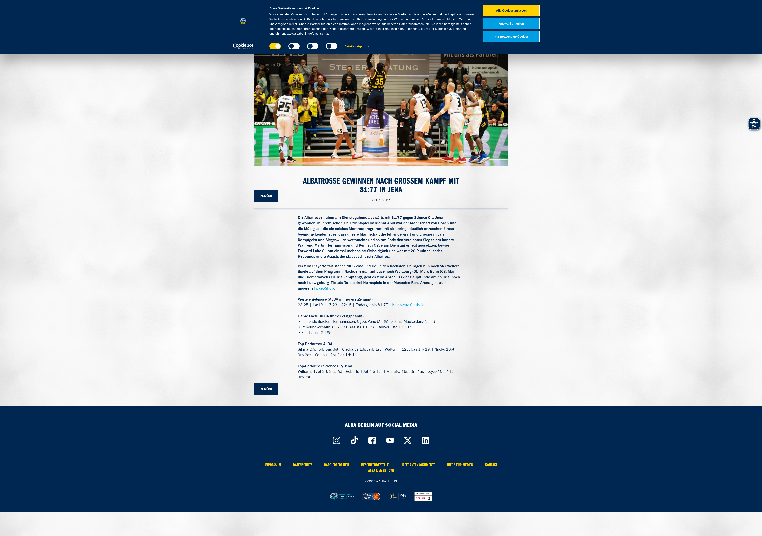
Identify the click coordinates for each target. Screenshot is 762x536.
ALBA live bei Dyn (381, 470)
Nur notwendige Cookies (511, 36)
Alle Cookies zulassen (511, 10)
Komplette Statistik (408, 304)
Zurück (266, 196)
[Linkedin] (426, 439)
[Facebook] (372, 439)
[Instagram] (336, 439)
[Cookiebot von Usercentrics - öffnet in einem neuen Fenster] (243, 46)
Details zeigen (354, 46)
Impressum (273, 465)
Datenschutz (302, 465)
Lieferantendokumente (417, 465)
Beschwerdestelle (375, 465)
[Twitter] (408, 439)
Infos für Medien (460, 465)
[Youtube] (390, 439)
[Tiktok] (354, 439)
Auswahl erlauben (511, 23)
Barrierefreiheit (336, 465)
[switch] (294, 46)
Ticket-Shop (324, 288)
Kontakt (491, 465)
